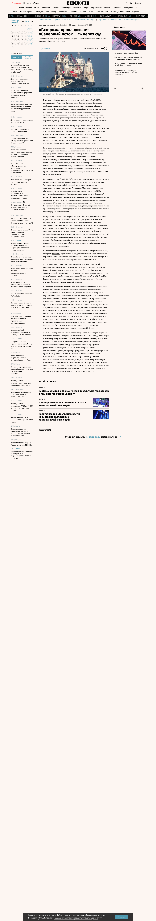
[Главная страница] (78, 3)
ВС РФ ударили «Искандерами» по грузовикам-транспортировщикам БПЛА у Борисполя (22, 168)
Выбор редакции (45, 20)
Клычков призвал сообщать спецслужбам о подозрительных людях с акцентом (22, 454)
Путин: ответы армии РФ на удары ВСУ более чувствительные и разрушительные (22, 233)
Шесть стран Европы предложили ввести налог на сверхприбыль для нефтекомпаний (21, 153)
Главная (42, 25)
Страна (90, 12)
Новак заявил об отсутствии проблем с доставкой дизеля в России (22, 357)
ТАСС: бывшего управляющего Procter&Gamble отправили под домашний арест (22, 194)
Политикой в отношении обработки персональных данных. (76, 919)
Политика (107, 8)
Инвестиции (65, 8)
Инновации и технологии (120, 12)
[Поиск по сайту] (131, 3)
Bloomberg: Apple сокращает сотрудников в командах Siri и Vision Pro (21, 332)
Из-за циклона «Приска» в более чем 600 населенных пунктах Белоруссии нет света (21, 107)
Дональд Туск (81, 206)
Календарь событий (15, 21)
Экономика (45, 8)
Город (53, 12)
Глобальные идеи (25, 8)
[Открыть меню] (144, 3)
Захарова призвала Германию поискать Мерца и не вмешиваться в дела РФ (21, 345)
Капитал (83, 12)
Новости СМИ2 (45, 430)
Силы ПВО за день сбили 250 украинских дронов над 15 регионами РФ (22, 140)
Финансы (55, 8)
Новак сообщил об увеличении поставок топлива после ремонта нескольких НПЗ (20, 432)
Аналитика (73, 12)
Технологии (77, 8)
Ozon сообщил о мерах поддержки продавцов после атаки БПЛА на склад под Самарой (22, 68)
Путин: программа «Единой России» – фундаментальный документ (22, 271)
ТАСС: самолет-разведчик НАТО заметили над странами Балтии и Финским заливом (21, 319)
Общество (117, 8)
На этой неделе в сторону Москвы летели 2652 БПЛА (21, 444)
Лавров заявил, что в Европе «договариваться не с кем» (22, 419)
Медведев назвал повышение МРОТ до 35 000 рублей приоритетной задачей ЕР (22, 407)
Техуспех (135, 12)
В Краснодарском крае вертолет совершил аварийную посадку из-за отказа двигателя (21, 246)
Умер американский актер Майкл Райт (21, 295)
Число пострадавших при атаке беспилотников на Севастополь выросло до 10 (22, 220)
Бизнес (36, 8)
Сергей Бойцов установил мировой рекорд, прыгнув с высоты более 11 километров (22, 370)
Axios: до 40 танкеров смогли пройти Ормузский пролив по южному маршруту (21, 93)
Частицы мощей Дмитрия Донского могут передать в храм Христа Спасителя (21, 305)
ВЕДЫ (15, 12)
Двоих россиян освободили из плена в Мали (22, 121)
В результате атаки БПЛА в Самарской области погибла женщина (21, 394)
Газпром (56, 254)
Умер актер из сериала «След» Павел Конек (20, 130)
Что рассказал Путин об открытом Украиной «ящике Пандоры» (20, 207)
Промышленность (102, 12)
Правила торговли (26, 12)
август (27, 21)
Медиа (86, 8)
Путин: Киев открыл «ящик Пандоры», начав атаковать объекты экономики (22, 259)
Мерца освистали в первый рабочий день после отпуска (22, 182)
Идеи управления (42, 12)
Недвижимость (96, 8)
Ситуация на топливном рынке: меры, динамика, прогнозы (120, 20)
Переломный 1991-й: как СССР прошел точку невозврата (74, 20)
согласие (62, 917)
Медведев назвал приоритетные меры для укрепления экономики (21, 383)
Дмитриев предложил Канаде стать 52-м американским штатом (20, 81)
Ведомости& (62, 12)
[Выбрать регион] (126, 3)
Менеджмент (128, 8)
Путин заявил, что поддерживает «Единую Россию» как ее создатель (21, 284)
